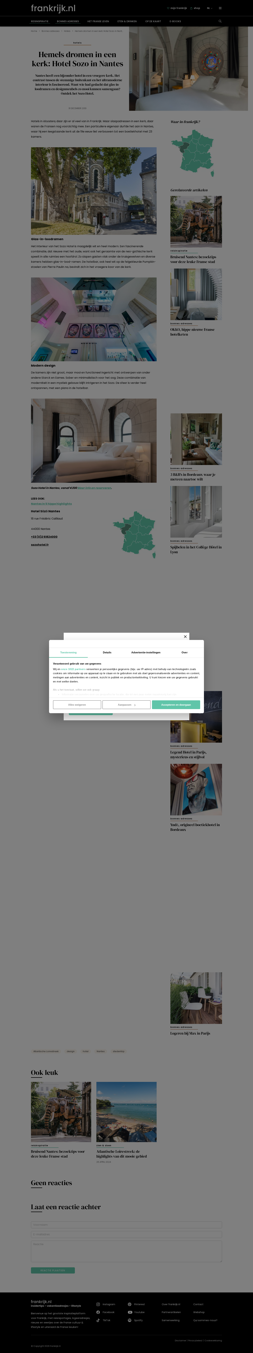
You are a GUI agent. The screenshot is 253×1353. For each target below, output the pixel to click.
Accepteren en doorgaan (176, 704)
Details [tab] (107, 652)
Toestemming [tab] (68, 652)
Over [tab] (184, 652)
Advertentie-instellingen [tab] (145, 652)
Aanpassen (124, 704)
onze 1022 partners (73, 668)
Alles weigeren (77, 704)
